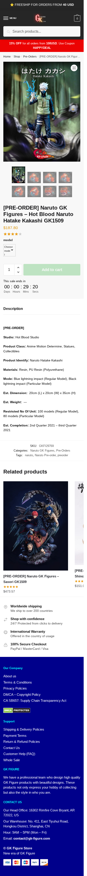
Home (7, 56)
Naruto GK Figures (42, 450)
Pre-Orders (30, 56)
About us (9, 676)
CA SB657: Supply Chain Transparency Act (34, 700)
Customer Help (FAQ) (19, 754)
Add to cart (52, 270)
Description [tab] (13, 309)
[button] (74, 68)
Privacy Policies (15, 688)
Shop (17, 56)
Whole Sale (11, 760)
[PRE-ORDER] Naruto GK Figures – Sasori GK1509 (31, 578)
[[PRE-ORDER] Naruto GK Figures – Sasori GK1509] (35, 526)
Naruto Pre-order (45, 455)
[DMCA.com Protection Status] (16, 712)
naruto (29, 455)
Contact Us (11, 748)
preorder (63, 455)
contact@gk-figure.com (31, 838)
